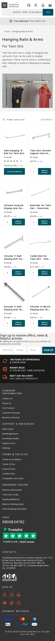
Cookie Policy (8, 474)
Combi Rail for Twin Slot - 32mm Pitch (40, 257)
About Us (6, 403)
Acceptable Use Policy (13, 478)
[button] (4, 5)
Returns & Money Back (13, 504)
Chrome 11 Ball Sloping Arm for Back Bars (13, 308)
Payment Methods (11, 499)
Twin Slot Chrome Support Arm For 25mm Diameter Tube (40, 152)
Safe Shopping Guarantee (14, 509)
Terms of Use (8, 464)
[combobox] (22, 12)
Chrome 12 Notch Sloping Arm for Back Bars (40, 308)
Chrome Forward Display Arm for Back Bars (13, 206)
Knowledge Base (10, 434)
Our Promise (8, 408)
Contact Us (7, 399)
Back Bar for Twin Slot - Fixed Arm (40, 206)
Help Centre (8, 429)
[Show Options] (36, 350)
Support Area (8, 443)
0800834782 (13, 521)
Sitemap (6, 448)
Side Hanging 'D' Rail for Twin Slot (14, 152)
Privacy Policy (8, 469)
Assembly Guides (10, 438)
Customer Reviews (11, 413)
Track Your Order (10, 495)
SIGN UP (48, 350)
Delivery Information (12, 490)
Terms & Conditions (12, 459)
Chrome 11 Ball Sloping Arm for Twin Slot (13, 257)
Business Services (11, 418)
